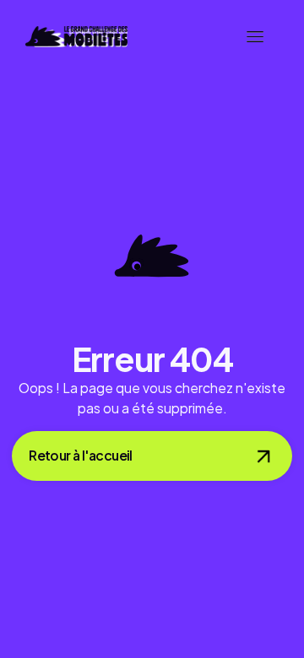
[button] (255, 36)
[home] (76, 36)
